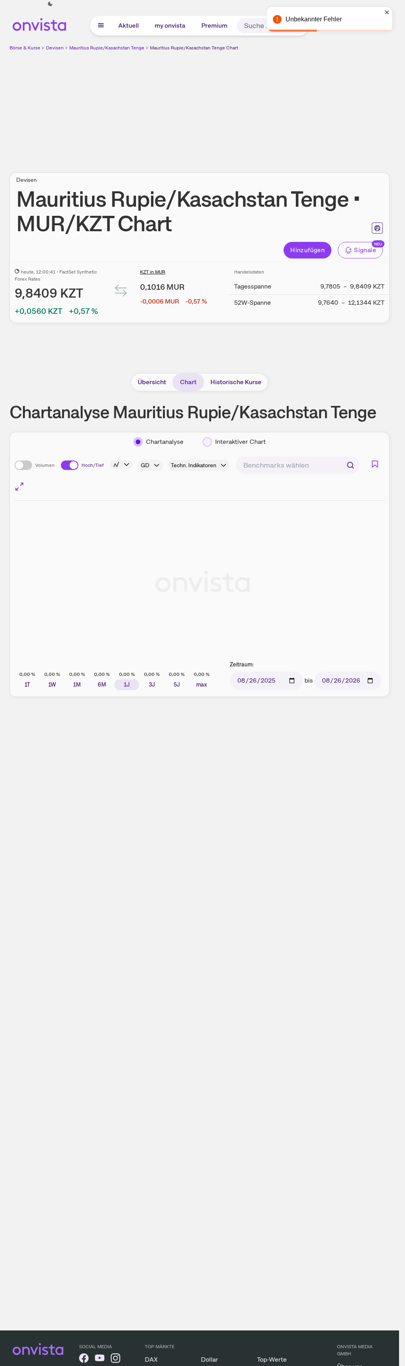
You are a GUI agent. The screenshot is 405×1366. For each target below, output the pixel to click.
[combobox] (297, 465)
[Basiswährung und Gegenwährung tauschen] (121, 292)
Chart (188, 382)
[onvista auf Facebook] (84, 1359)
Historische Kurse (235, 382)
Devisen (55, 48)
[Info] (121, 464)
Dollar (209, 1359)
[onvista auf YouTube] (99, 1359)
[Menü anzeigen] (101, 26)
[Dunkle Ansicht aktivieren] (50, 4)
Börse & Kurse (24, 48)
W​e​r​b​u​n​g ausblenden (268, 107)
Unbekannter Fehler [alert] (314, 19)
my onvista (170, 25)
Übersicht (152, 382)
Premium (214, 25)
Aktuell (128, 25)
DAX (151, 1359)
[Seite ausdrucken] (377, 228)
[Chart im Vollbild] (19, 486)
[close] (387, 12)
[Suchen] (350, 465)
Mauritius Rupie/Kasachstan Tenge (106, 48)
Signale (365, 250)
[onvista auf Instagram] (115, 1359)
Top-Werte (272, 1359)
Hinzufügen (307, 250)
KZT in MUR (152, 272)
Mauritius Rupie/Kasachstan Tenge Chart (194, 48)
